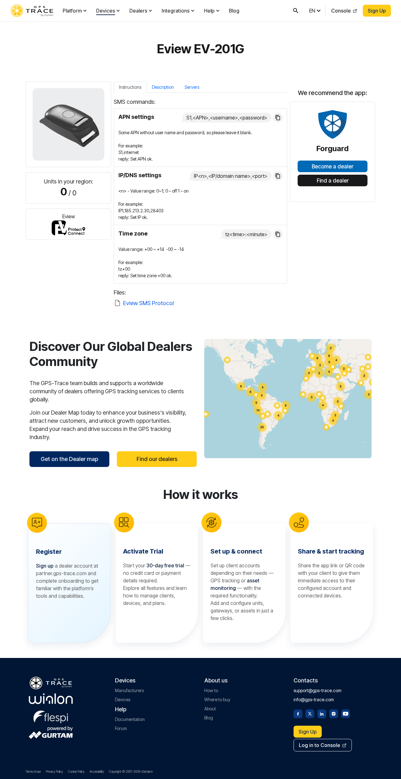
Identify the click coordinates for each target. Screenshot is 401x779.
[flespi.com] (51, 715)
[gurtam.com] (51, 698)
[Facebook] (298, 713)
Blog (234, 11)
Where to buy (217, 699)
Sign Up (377, 11)
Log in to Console (319, 745)
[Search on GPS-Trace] (295, 10)
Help (209, 11)
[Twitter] (309, 713)
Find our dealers (157, 459)
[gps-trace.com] (32, 10)
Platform (72, 11)
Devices (105, 11)
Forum (121, 728)
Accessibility (97, 771)
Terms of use (33, 771)
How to (211, 690)
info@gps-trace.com (314, 699)
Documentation (130, 719)
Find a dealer (333, 181)
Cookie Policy (76, 771)
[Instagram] (333, 713)
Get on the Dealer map (69, 459)
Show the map (288, 398)
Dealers (138, 11)
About (210, 708)
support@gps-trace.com (317, 690)
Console (341, 11)
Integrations (176, 11)
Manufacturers (129, 690)
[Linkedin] (321, 713)
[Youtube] (345, 713)
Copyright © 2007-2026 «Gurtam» (131, 771)
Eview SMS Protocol (148, 303)
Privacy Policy (54, 771)
